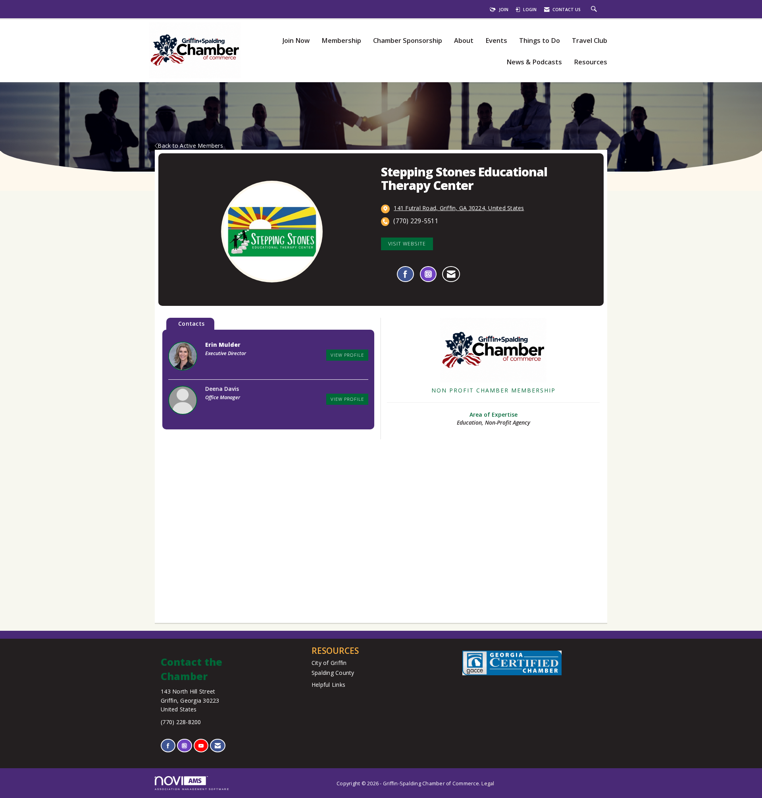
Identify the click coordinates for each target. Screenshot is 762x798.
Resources (590, 62)
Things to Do (539, 41)
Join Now (296, 41)
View (347, 355)
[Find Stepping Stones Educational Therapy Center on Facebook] (405, 274)
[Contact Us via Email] (217, 746)
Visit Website (407, 243)
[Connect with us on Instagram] (184, 746)
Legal (487, 783)
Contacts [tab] (191, 323)
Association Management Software (192, 789)
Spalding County (333, 672)
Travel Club (589, 41)
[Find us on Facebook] (168, 746)
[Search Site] (595, 9)
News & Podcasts (534, 62)
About (463, 41)
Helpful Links (328, 684)
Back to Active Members (190, 145)
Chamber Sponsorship (407, 41)
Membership (341, 41)
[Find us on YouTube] (201, 746)
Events (496, 41)
